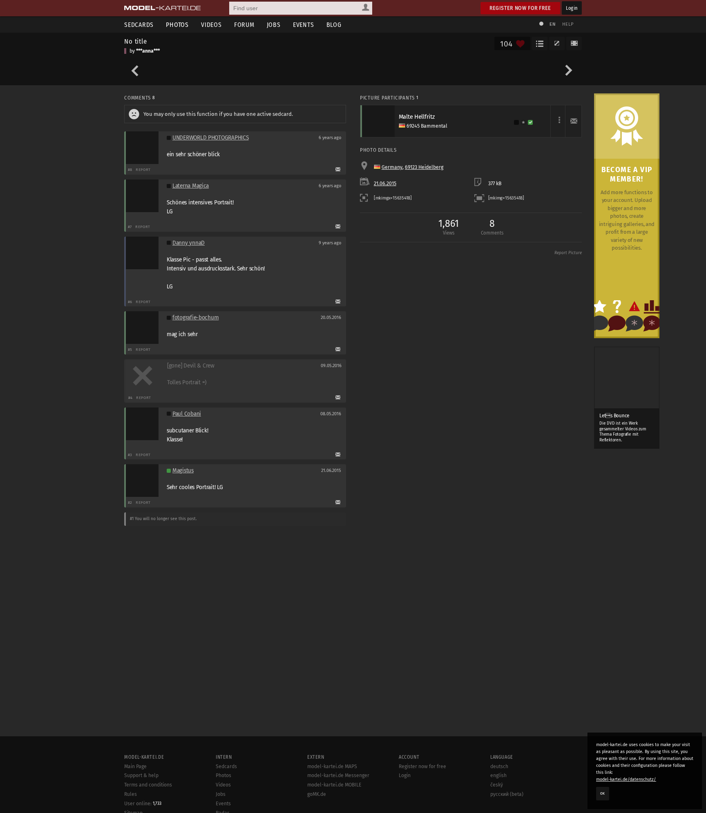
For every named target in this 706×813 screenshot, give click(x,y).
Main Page (135, 766)
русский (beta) (506, 794)
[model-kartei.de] (162, 8)
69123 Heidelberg (424, 167)
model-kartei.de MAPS (332, 766)
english (498, 775)
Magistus (183, 470)
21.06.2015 (385, 183)
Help (568, 24)
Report (143, 169)
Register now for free (520, 8)
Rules (130, 794)
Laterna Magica (190, 185)
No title (135, 41)
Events (303, 25)
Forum (244, 25)
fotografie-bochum (195, 317)
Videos (211, 25)
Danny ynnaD (188, 242)
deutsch (499, 766)
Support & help (141, 775)
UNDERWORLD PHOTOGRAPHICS (210, 137)
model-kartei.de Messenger (338, 775)
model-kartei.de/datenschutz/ (626, 779)
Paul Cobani (186, 413)
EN (552, 24)
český (496, 785)
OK (602, 793)
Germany (392, 167)
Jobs (274, 25)
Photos (177, 25)
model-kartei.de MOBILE (334, 785)
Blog (334, 25)
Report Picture (568, 252)
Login (572, 8)
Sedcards (139, 25)
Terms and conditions (148, 785)
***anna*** (148, 51)
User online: (142, 803)
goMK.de (316, 794)
